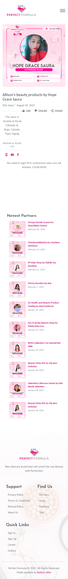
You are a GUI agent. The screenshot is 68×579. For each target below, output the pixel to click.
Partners (44, 495)
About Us (13, 512)
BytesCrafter (44, 572)
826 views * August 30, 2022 (19, 105)
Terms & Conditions (19, 500)
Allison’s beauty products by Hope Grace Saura (29, 97)
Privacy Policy (15, 495)
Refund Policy (15, 506)
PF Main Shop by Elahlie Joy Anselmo (42, 264)
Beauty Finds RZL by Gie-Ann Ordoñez (42, 365)
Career (12, 545)
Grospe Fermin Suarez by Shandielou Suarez (41, 224)
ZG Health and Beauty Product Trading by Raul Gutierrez (43, 304)
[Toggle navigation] (62, 10)
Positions (44, 506)
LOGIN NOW (39, 167)
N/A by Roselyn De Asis (39, 283)
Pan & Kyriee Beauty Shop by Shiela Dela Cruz (43, 325)
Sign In (11, 533)
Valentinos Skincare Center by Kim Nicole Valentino (45, 385)
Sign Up (12, 539)
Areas (42, 500)
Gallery (12, 550)
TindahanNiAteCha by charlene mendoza (44, 244)
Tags (41, 512)
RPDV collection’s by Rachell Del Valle (44, 345)
